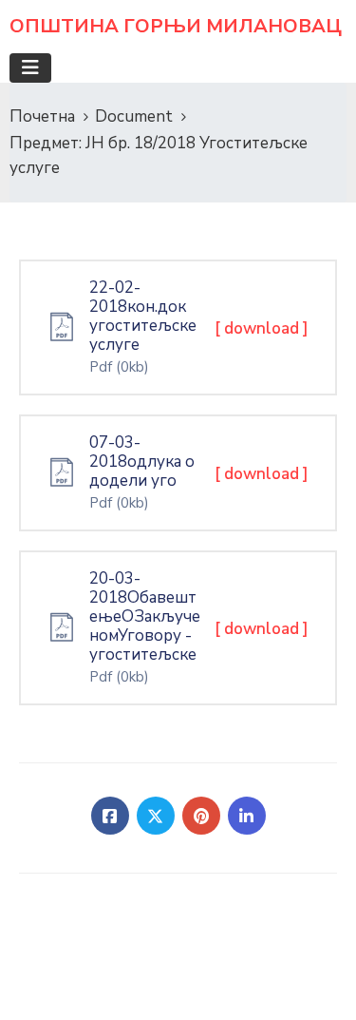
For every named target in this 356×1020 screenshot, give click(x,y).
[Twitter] (156, 816)
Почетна (42, 116)
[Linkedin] (247, 816)
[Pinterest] (201, 816)
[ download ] (262, 328)
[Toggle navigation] (30, 68)
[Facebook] (110, 816)
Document (134, 116)
